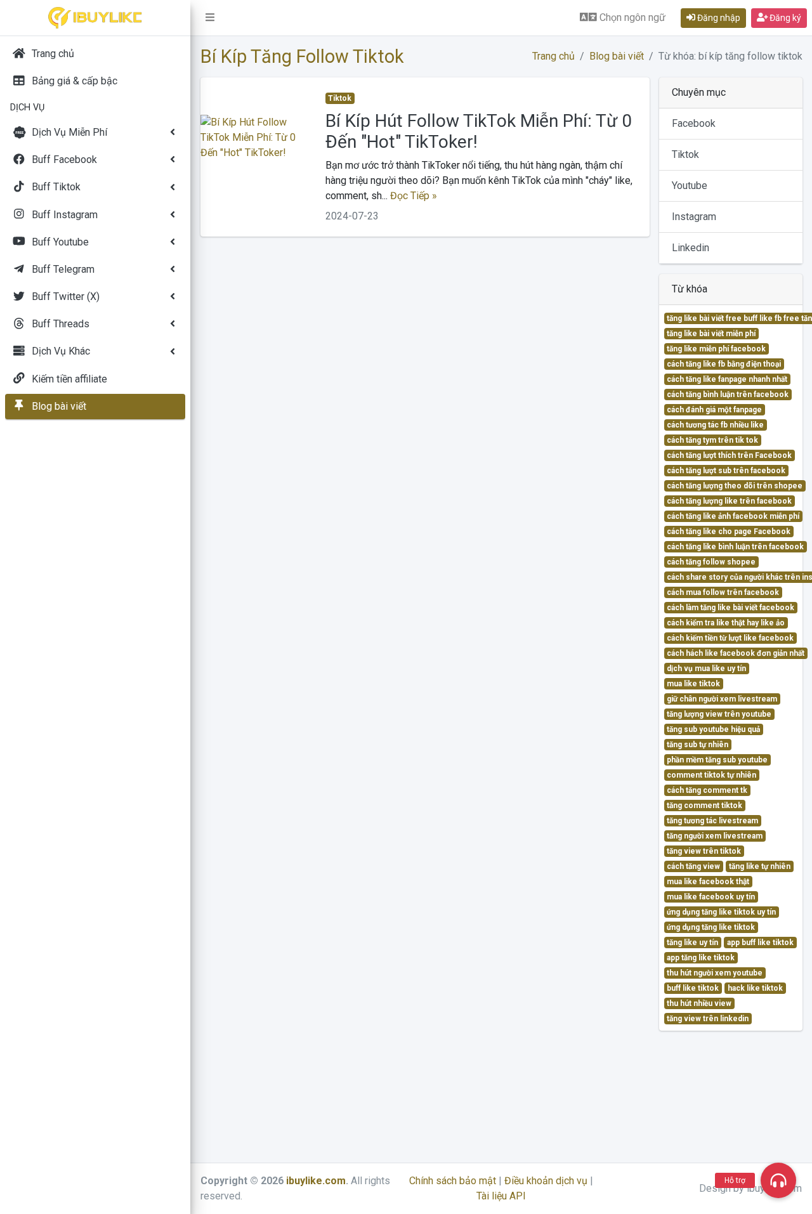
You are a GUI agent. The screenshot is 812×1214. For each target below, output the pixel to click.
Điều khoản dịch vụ (545, 1181)
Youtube (689, 185)
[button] (210, 17)
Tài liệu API (501, 1196)
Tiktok (685, 154)
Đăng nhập (717, 18)
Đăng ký (784, 18)
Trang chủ (553, 56)
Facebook (694, 123)
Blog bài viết (616, 56)
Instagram (694, 217)
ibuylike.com (316, 1181)
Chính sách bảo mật (452, 1181)
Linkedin (690, 248)
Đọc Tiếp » (413, 196)
